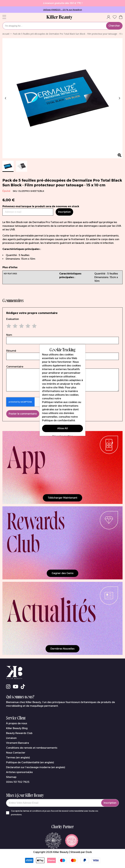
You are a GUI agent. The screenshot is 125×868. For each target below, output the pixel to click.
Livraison (11, 738)
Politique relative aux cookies (59, 402)
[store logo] (59, 17)
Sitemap (11, 777)
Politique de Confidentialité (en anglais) (30, 762)
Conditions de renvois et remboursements (31, 747)
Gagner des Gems (62, 573)
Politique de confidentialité (58, 420)
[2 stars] (12, 325)
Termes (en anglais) (18, 757)
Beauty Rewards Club (19, 733)
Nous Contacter (15, 752)
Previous (6, 98)
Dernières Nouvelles (62, 648)
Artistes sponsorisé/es (19, 772)
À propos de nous (16, 723)
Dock (89, 852)
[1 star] (9, 325)
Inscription (110, 802)
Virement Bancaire (17, 742)
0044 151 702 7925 (17, 781)
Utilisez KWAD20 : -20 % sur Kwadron (62, 9)
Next (119, 98)
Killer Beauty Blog (17, 728)
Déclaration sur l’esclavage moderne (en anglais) (35, 767)
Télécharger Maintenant (62, 497)
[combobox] (62, 25)
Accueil (5, 33)
